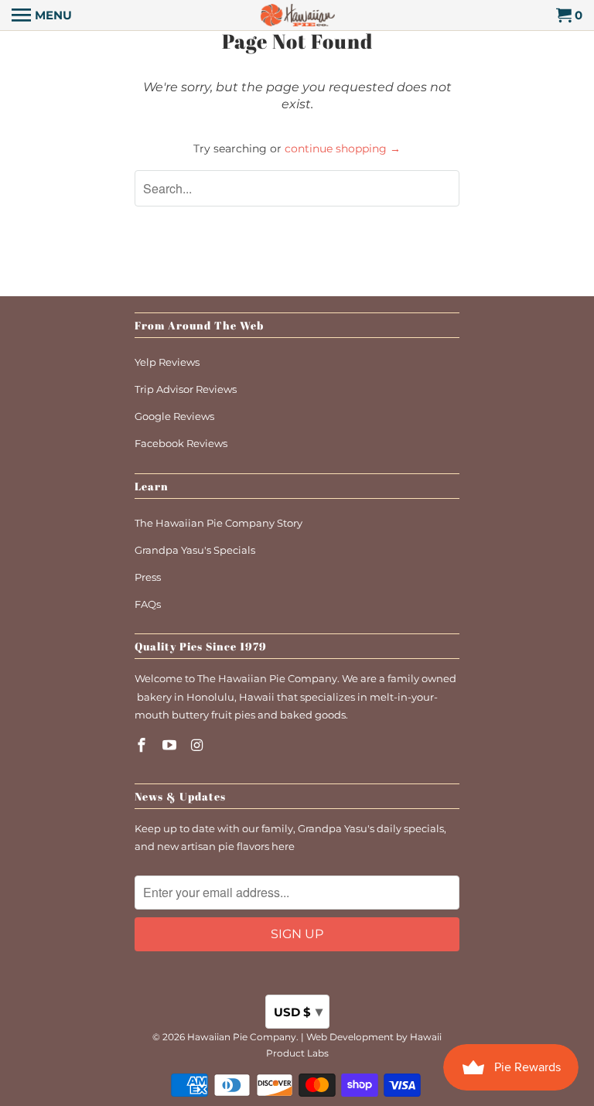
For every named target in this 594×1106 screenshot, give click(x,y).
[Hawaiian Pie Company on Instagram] (198, 745)
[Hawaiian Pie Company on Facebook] (143, 745)
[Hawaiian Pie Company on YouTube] (170, 745)
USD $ (298, 1011)
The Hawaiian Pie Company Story (218, 523)
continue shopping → (343, 148)
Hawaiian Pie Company (241, 1037)
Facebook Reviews (181, 443)
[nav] (42, 15)
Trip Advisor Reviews (186, 389)
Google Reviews (174, 416)
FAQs (148, 604)
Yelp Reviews (167, 362)
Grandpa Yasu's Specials (195, 550)
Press (148, 577)
